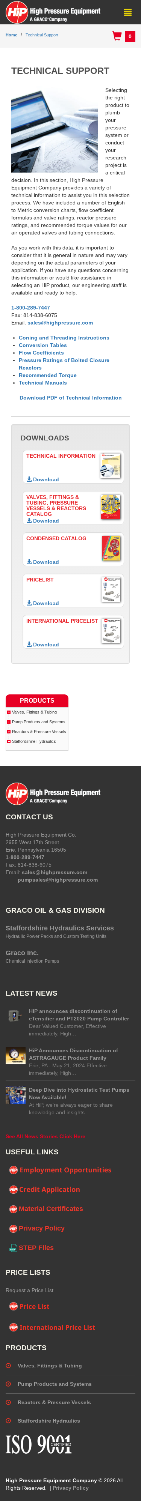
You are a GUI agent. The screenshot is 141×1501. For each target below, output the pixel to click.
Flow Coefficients (41, 353)
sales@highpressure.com (59, 323)
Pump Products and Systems (38, 722)
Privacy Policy (42, 1228)
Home (11, 35)
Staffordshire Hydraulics (34, 741)
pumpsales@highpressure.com (58, 880)
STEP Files (36, 1248)
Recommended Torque (48, 375)
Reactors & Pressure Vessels (39, 731)
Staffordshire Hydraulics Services (60, 928)
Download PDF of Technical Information (71, 398)
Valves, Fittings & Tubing (34, 712)
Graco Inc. (22, 953)
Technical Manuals (43, 383)
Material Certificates (51, 1209)
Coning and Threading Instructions (64, 338)
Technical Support (42, 35)
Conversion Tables (43, 345)
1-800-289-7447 (30, 308)
